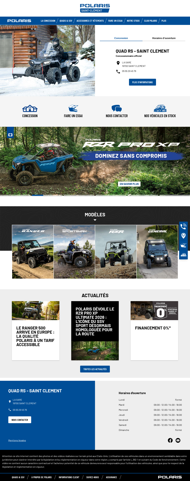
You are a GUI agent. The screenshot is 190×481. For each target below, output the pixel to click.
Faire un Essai (115, 20)
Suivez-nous (92, 477)
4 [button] (111, 195)
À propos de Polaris (41, 477)
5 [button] (143, 195)
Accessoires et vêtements (90, 20)
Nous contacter (20, 419)
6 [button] (175, 195)
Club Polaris (150, 20)
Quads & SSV (66, 20)
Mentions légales (17, 440)
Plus (164, 20)
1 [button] (15, 195)
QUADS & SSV (18, 477)
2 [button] (47, 195)
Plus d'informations (142, 82)
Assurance (111, 477)
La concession (48, 20)
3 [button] (79, 195)
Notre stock (133, 20)
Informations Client (69, 477)
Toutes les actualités (95, 369)
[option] (95, 161)
